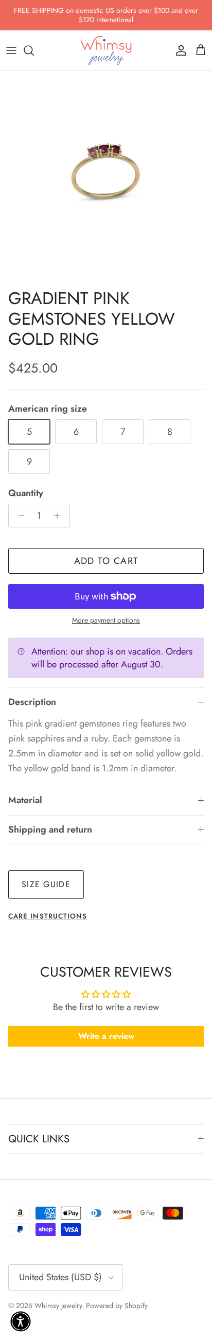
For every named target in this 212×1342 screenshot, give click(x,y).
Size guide (46, 884)
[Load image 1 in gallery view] (106, 177)
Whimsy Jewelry (58, 1305)
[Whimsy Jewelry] (106, 50)
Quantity (25, 493)
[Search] (34, 50)
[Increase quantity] (59, 515)
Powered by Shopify (117, 1305)
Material (25, 800)
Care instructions (47, 916)
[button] (20, 1321)
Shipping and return (50, 829)
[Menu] (11, 50)
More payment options (106, 620)
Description (32, 702)
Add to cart (106, 561)
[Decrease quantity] (18, 515)
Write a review (106, 1036)
